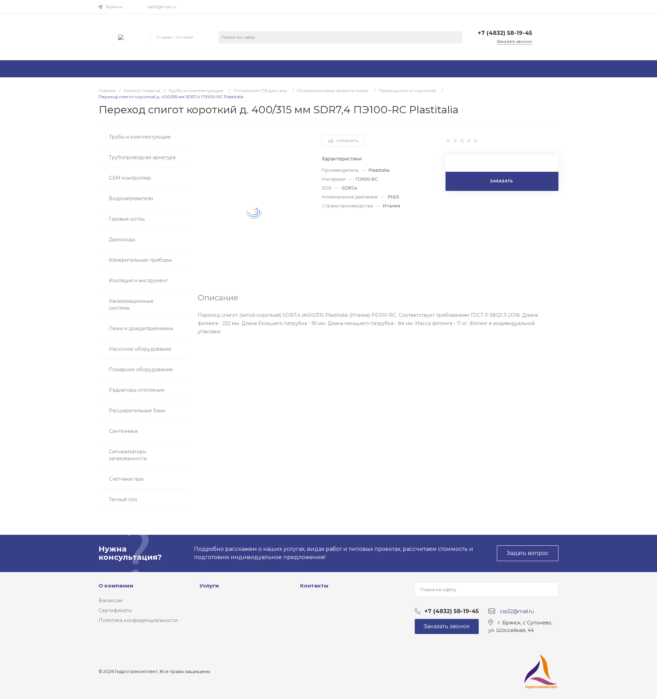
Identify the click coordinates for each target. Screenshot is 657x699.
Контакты (314, 585)
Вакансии (111, 600)
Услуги (209, 585)
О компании (116, 585)
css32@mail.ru (161, 6)
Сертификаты (115, 610)
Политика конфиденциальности (138, 620)
